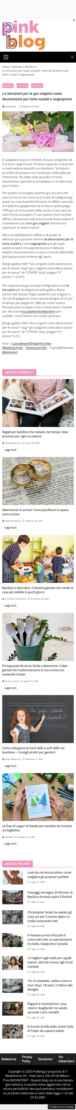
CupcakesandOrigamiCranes (31, 343)
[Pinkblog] (23, 35)
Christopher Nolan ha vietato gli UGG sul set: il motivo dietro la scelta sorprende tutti (49, 916)
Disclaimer (45, 1059)
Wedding (37, 85)
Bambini (7, 85)
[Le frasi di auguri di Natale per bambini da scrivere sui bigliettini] (38, 797)
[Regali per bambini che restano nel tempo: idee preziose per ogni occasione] (38, 403)
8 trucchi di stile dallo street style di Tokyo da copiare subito (50, 1028)
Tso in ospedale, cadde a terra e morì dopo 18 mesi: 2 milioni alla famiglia (49, 985)
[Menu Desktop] (6, 57)
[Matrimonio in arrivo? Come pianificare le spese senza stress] (38, 481)
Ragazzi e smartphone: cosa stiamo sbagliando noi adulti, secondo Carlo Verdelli (47, 1008)
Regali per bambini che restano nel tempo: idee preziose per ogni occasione (35, 434)
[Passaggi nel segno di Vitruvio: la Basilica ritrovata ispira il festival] (12, 897)
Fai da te (22, 85)
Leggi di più (10, 449)
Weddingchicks (12, 348)
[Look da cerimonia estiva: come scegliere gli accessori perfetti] (12, 877)
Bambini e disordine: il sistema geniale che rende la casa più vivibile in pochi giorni (37, 590)
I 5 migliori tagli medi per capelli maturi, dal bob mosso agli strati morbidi (50, 962)
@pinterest (10, 352)
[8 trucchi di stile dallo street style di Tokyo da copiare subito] (12, 1031)
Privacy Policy (27, 1059)
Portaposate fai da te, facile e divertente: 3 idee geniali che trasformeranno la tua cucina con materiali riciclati (34, 670)
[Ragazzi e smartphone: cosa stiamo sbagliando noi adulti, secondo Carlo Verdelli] (12, 1009)
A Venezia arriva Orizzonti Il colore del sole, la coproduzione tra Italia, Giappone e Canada (49, 939)
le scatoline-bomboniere (38, 311)
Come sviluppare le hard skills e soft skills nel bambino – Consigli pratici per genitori (33, 750)
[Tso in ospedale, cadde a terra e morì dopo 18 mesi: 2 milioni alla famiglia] (12, 986)
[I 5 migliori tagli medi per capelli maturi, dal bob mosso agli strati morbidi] (12, 963)
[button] (72, 57)
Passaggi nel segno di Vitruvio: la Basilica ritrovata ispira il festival (50, 894)
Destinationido (36, 348)
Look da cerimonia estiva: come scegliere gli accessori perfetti (49, 874)
